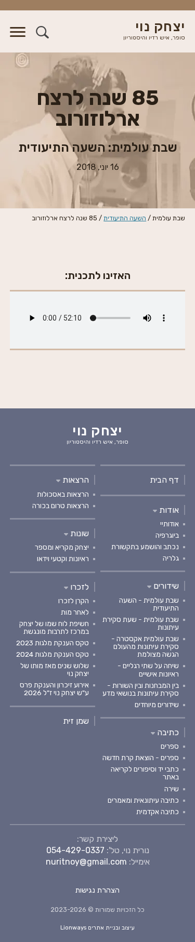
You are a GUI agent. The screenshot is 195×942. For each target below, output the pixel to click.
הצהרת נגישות (97, 890)
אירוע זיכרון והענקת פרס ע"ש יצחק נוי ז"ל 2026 (54, 689)
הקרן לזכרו (73, 600)
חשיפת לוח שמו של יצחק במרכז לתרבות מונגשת (54, 627)
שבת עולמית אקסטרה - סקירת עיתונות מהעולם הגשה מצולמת (145, 646)
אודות (168, 510)
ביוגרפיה (167, 535)
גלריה (171, 558)
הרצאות (74, 480)
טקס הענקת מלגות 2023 (52, 643)
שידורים (165, 586)
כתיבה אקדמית (157, 811)
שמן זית (76, 721)
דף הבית (164, 480)
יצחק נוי (154, 31)
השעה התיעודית (124, 218)
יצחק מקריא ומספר (62, 547)
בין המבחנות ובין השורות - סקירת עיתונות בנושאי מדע (140, 689)
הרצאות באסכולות (63, 494)
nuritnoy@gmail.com (86, 862)
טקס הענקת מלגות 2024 (52, 654)
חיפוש (42, 31)
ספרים (170, 746)
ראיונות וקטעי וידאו (63, 558)
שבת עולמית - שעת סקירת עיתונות (140, 623)
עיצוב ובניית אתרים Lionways (97, 927)
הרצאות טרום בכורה (60, 505)
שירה (171, 789)
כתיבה (167, 732)
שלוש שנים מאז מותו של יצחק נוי (54, 669)
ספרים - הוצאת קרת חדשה (140, 757)
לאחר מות (75, 612)
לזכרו (78, 587)
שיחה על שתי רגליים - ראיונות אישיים (148, 669)
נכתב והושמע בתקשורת (145, 546)
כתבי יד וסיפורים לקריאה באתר (145, 773)
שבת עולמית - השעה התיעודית (149, 604)
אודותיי (169, 524)
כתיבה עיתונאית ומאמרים (143, 800)
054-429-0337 (75, 850)
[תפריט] (18, 38)
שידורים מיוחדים (157, 704)
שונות (78, 533)
